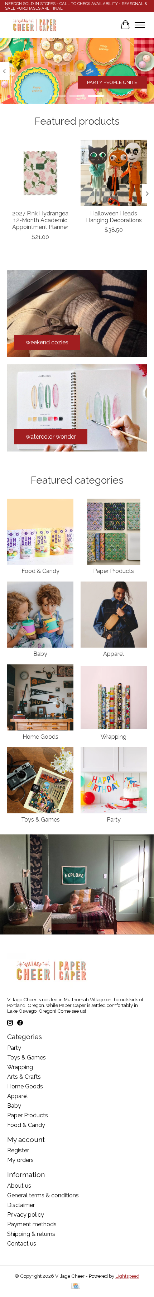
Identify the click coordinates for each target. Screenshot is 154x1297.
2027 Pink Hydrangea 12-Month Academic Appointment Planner (40, 220)
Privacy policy (25, 1214)
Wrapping (113, 736)
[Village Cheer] (34, 25)
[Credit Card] (75, 1286)
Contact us (21, 1243)
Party (114, 819)
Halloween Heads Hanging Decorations (114, 217)
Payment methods (32, 1224)
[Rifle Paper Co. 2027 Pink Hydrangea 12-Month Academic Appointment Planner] (40, 173)
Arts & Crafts (24, 1076)
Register (18, 1150)
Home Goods (40, 736)
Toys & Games (40, 819)
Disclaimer (21, 1205)
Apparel (113, 653)
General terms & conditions (43, 1195)
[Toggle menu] (140, 25)
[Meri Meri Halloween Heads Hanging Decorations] (114, 173)
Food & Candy (40, 571)
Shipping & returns (31, 1234)
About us (19, 1185)
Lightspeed (127, 1276)
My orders (20, 1160)
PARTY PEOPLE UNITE (112, 82)
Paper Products (113, 571)
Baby (40, 653)
